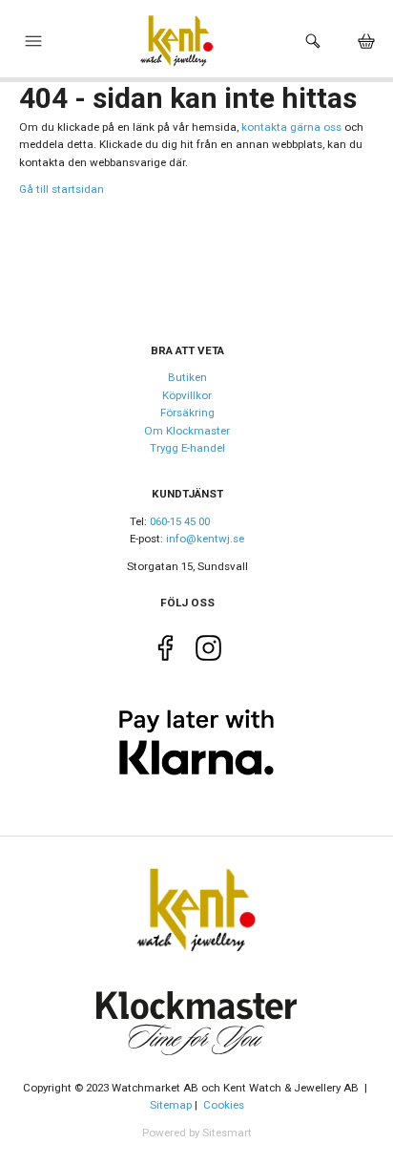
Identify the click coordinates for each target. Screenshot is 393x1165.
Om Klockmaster (187, 430)
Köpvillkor (187, 395)
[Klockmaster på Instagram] (208, 651)
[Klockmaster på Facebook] (165, 651)
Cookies (223, 1105)
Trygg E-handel (187, 448)
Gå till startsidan (61, 189)
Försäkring (187, 412)
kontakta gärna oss (291, 127)
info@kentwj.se (205, 538)
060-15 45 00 (180, 521)
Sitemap (171, 1105)
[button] (33, 46)
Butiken (187, 377)
